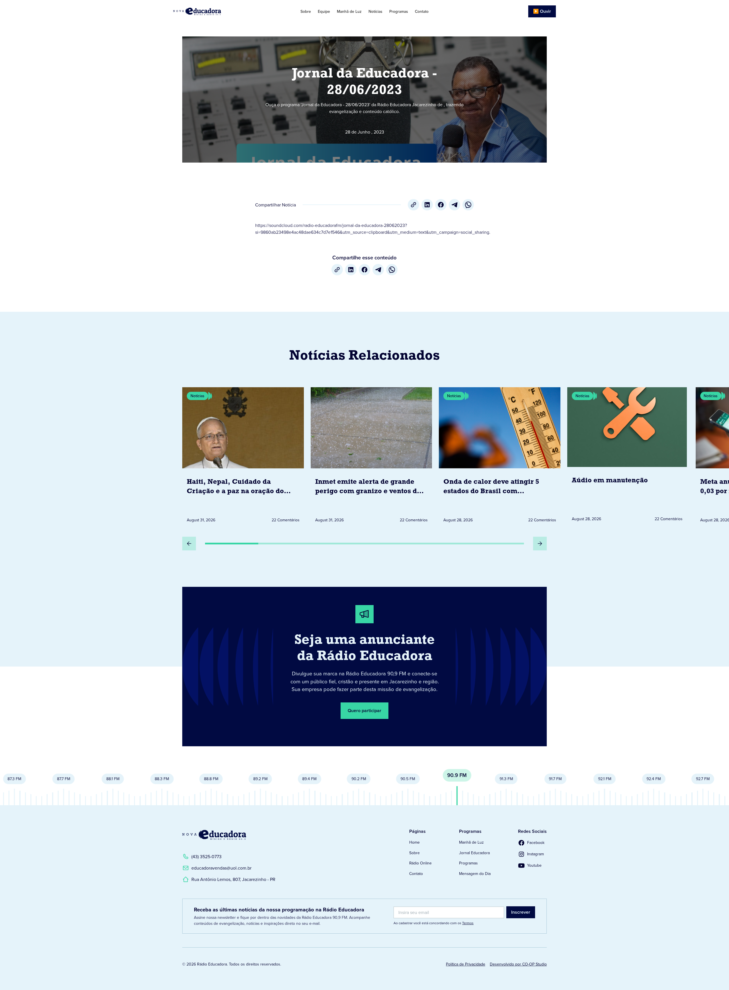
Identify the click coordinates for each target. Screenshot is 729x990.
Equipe (324, 11)
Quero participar (364, 710)
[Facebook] (441, 204)
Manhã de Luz (349, 11)
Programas (398, 11)
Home (414, 842)
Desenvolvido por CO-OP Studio (518, 964)
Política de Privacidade (465, 964)
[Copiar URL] (413, 204)
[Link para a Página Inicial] (214, 835)
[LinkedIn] (427, 204)
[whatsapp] (468, 204)
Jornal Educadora (474, 853)
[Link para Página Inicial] (213, 11)
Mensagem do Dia (475, 873)
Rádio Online (420, 863)
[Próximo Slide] (540, 543)
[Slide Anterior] (189, 543)
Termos (468, 923)
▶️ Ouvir (542, 11)
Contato (422, 11)
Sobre (305, 11)
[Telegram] (454, 204)
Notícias (375, 11)
